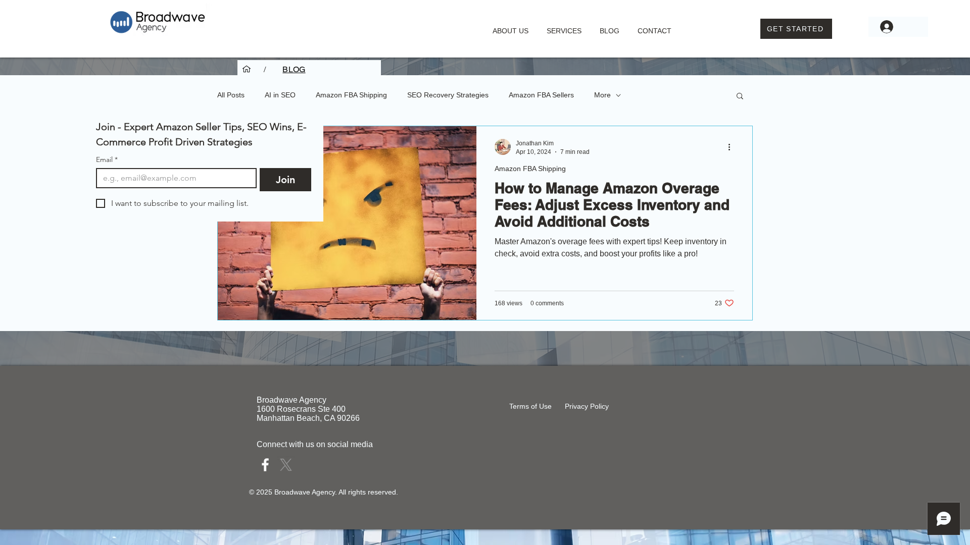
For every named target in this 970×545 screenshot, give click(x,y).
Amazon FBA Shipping (351, 95)
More (602, 95)
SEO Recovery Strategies (448, 95)
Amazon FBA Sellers (541, 95)
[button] (564, 26)
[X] (286, 464)
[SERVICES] (246, 69)
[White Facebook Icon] (265, 464)
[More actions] (732, 147)
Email (107, 159)
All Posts (231, 95)
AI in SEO (280, 95)
